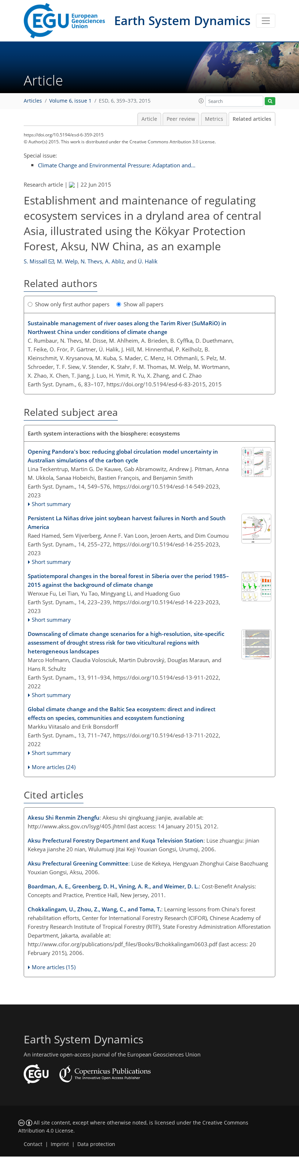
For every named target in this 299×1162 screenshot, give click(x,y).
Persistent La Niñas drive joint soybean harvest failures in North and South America (127, 522)
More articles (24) (53, 767)
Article (149, 119)
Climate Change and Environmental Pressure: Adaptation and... (116, 165)
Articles (33, 101)
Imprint (60, 1144)
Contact (33, 1144)
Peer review (181, 119)
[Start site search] (270, 101)
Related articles (252, 119)
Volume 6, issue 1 (70, 101)
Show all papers (143, 304)
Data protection (96, 1144)
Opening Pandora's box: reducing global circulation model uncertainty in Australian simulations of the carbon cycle (123, 456)
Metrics (214, 119)
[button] (201, 101)
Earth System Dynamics (182, 20)
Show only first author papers (72, 304)
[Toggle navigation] (265, 21)
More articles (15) (53, 967)
